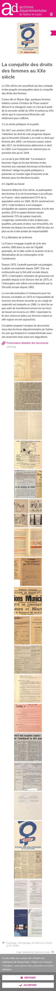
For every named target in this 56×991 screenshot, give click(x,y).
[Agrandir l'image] (28, 38)
